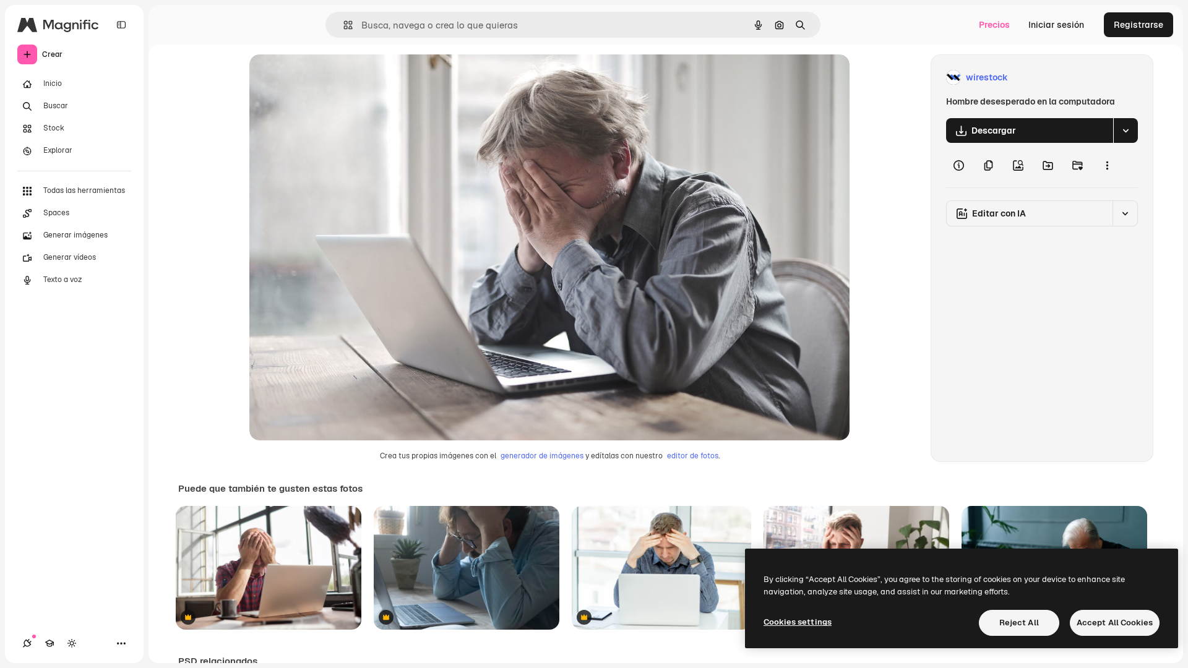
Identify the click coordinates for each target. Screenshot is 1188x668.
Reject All (1019, 622)
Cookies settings (798, 622)
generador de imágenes (542, 456)
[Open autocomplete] (343, 25)
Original (328, 78)
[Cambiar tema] (72, 643)
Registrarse (1138, 24)
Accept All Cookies (1115, 622)
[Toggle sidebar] (121, 25)
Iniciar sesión (1056, 24)
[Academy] (49, 643)
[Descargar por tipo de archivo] (1125, 130)
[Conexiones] (27, 643)
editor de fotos (692, 456)
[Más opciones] (1107, 165)
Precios (994, 24)
